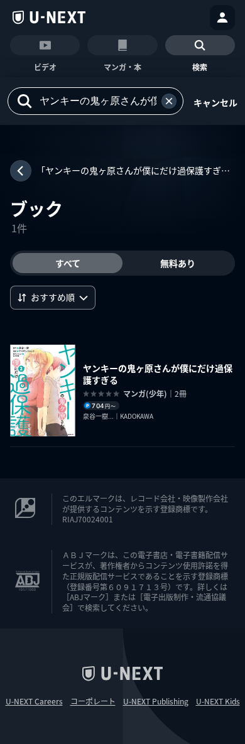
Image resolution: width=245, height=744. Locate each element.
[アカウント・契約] (222, 17)
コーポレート (93, 701)
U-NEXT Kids (218, 701)
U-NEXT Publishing (155, 701)
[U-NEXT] (49, 17)
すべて (67, 263)
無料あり (177, 263)
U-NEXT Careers (34, 701)
